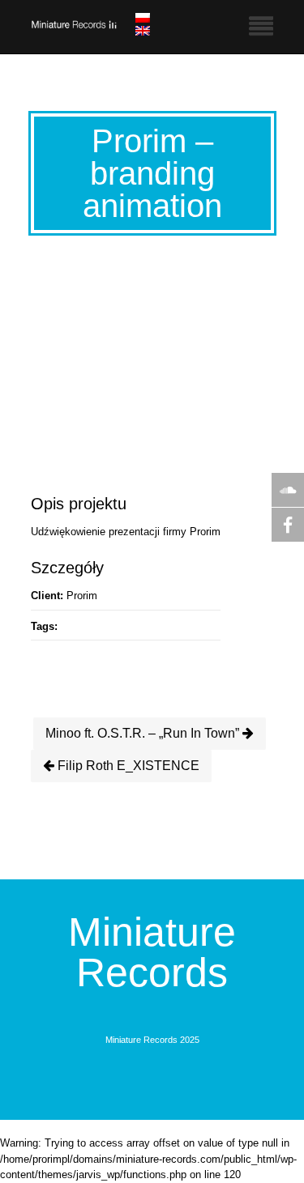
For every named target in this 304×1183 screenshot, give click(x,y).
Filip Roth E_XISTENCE (126, 765)
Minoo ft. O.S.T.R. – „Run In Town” (143, 733)
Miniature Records (152, 952)
